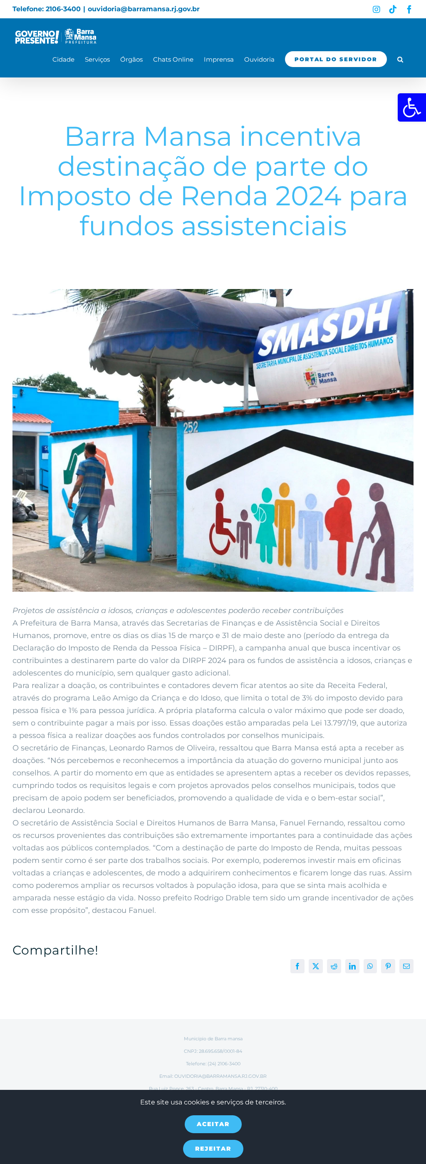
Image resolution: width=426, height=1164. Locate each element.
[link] (412, 107)
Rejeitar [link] (213, 1148)
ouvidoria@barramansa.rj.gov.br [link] (144, 9)
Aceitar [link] (213, 1124)
